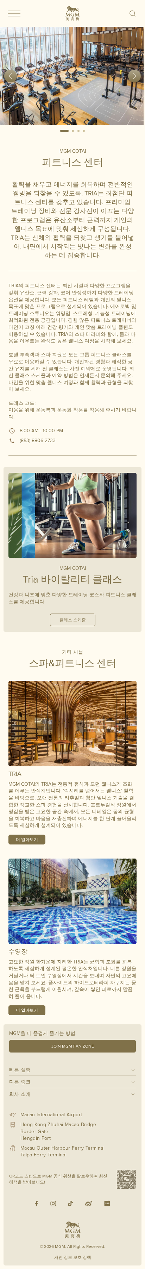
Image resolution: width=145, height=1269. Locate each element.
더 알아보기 (27, 839)
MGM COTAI (72, 151)
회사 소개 (20, 1094)
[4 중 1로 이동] (64, 131)
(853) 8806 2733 (38, 440)
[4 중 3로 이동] (78, 131)
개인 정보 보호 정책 (72, 1257)
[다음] (134, 76)
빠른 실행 (20, 1069)
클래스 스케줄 (72, 620)
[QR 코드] (126, 1179)
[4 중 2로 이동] (73, 131)
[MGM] (72, 13)
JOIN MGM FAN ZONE (72, 1046)
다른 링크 (20, 1081)
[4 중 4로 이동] (84, 131)
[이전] (10, 76)
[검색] (132, 13)
